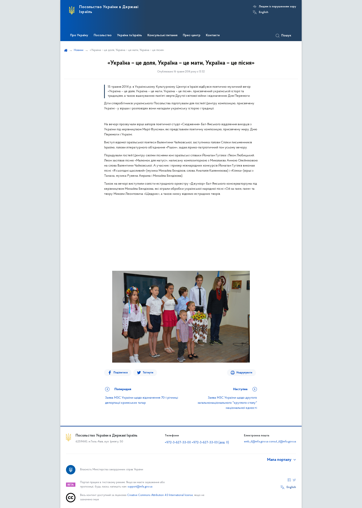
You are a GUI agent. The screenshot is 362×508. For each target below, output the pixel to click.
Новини (78, 50)
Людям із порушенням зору (277, 6)
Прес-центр (191, 35)
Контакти (213, 35)
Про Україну (79, 35)
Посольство (103, 35)
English (263, 12)
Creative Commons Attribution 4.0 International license (160, 495)
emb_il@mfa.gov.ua (256, 441)
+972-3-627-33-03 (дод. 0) (210, 442)
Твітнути (148, 372)
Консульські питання (162, 35)
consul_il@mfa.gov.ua (282, 441)
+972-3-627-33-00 (178, 442)
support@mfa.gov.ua (140, 486)
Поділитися (121, 372)
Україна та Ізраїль (129, 35)
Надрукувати (244, 372)
